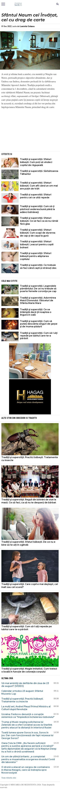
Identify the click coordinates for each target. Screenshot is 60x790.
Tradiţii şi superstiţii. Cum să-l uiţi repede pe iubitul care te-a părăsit (38, 336)
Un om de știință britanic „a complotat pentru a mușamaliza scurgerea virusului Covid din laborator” (28, 759)
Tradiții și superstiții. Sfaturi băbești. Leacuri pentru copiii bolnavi (36, 244)
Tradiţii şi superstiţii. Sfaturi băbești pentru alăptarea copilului (35, 256)
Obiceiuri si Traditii (26, 418)
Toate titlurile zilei (8, 777)
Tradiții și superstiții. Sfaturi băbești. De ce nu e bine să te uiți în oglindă (28, 543)
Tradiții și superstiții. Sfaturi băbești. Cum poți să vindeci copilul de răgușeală (36, 162)
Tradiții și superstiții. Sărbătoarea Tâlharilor (39, 172)
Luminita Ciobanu (27, 26)
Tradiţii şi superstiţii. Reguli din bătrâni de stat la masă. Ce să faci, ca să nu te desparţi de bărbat (28, 501)
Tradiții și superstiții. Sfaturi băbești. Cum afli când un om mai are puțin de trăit (39, 185)
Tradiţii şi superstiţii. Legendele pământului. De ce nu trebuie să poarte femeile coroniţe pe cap (38, 289)
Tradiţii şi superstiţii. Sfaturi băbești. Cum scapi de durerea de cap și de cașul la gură (37, 232)
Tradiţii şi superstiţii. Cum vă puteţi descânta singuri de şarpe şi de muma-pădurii (38, 324)
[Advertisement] (30, 131)
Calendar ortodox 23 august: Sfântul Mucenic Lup (22, 692)
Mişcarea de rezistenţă (30, 4)
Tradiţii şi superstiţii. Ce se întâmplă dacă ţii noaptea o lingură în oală (35, 312)
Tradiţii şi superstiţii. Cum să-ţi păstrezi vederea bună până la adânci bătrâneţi (37, 209)
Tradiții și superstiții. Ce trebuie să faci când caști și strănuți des (38, 266)
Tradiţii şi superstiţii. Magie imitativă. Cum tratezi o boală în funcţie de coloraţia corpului (29, 670)
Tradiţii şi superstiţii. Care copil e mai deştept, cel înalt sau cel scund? (29, 585)
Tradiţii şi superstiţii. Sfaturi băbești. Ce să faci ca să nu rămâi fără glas (39, 221)
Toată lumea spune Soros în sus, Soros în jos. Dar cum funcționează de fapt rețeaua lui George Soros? (27, 735)
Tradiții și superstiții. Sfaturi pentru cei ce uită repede (35, 196)
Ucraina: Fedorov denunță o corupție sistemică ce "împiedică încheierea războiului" (27, 715)
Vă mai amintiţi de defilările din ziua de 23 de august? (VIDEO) (25, 684)
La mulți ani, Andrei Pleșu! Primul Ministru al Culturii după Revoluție (26, 708)
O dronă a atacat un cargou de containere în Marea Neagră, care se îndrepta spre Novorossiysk (25, 770)
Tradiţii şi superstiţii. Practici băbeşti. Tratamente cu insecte (29, 459)
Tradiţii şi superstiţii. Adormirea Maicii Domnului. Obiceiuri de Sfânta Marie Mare (38, 300)
